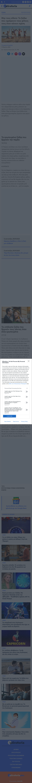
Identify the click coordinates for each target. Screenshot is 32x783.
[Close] (29, 361)
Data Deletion (7, 421)
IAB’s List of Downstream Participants (18, 383)
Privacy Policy (24, 421)
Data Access (16, 421)
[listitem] (16, 388)
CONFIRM (9, 416)
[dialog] (16, 391)
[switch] (26, 391)
